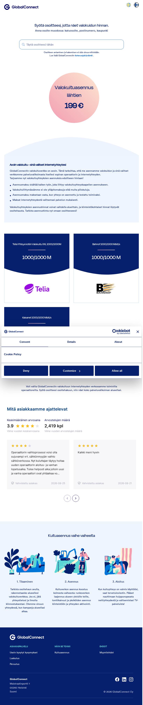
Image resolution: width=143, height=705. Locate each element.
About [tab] (118, 341)
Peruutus (14, 664)
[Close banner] (138, 331)
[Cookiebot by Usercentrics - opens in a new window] (115, 331)
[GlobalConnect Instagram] (131, 679)
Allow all (117, 370)
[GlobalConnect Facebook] (117, 679)
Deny (26, 370)
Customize (69, 370)
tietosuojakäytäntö (84, 55)
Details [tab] (71, 341)
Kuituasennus (62, 652)
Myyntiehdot (107, 652)
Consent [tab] (25, 341)
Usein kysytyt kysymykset (23, 652)
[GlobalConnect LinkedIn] (124, 679)
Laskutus (14, 658)
